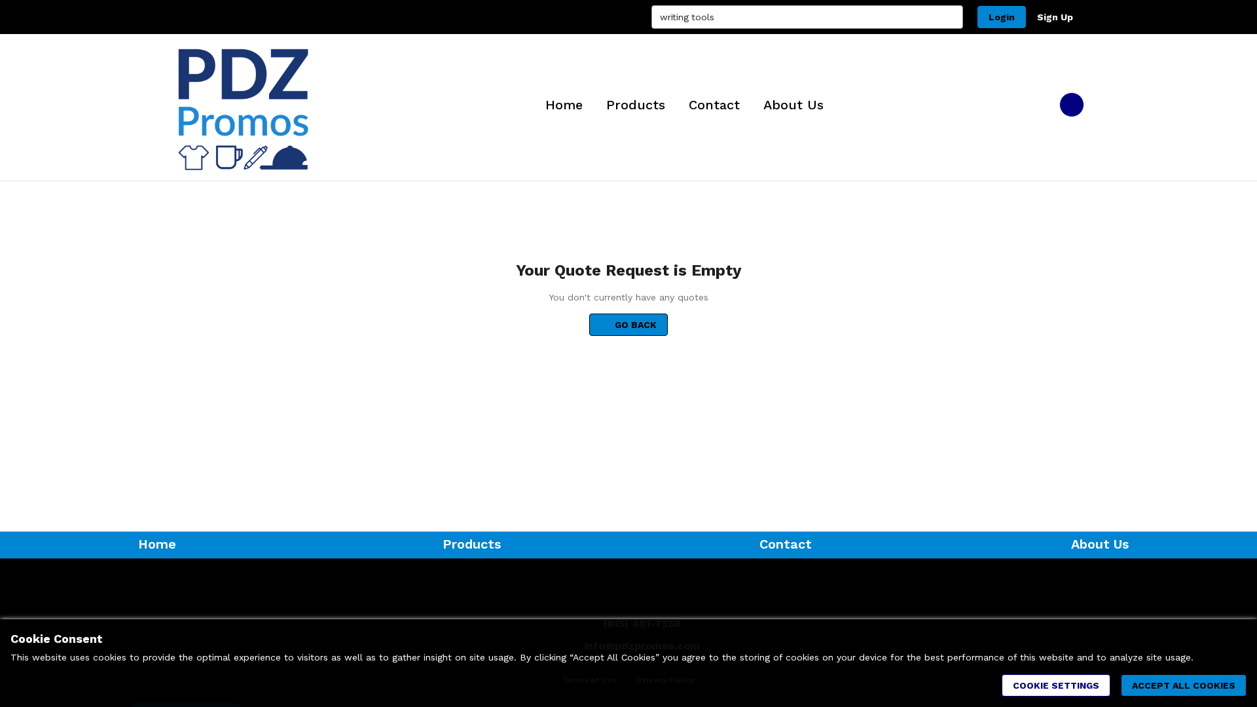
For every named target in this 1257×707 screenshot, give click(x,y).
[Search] (951, 17)
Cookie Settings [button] (1056, 685)
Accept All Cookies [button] (1183, 685)
